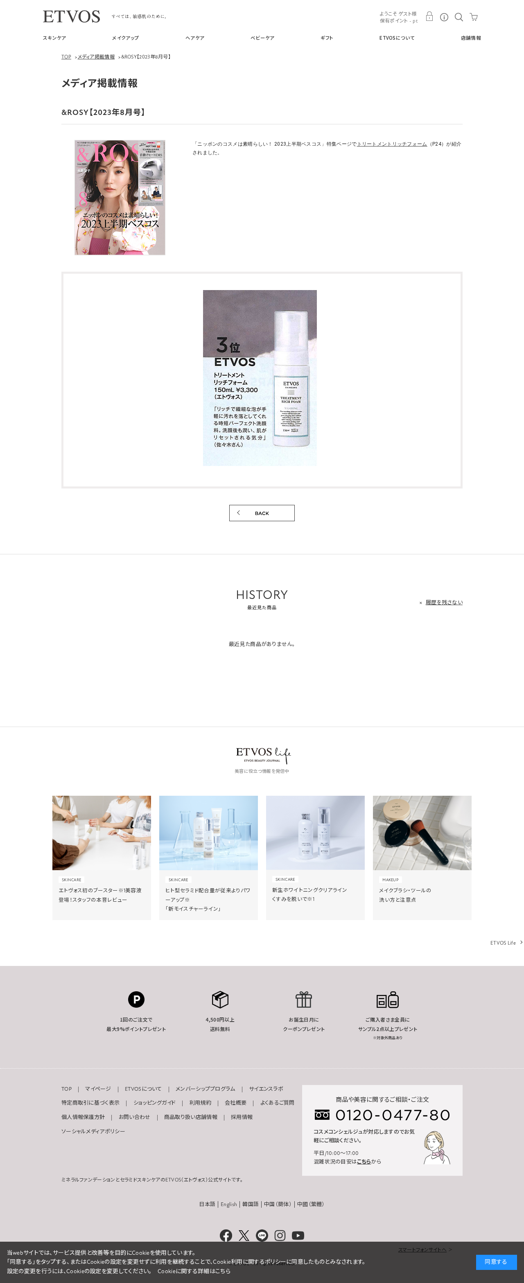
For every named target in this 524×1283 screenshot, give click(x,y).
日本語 (207, 1204)
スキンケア (54, 37)
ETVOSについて (397, 37)
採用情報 (242, 1117)
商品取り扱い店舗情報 (190, 1117)
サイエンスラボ (266, 1089)
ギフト (327, 37)
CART (473, 16)
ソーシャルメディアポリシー (93, 1131)
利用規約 (200, 1103)
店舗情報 (471, 37)
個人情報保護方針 (83, 1117)
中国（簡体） (278, 1204)
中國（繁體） (311, 1204)
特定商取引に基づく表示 (90, 1103)
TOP (66, 1089)
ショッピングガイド (154, 1103)
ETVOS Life (503, 943)
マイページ (98, 1089)
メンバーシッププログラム (205, 1089)
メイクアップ (125, 37)
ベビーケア (263, 37)
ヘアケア (194, 37)
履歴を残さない (444, 602)
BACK (262, 513)
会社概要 (235, 1103)
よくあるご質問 (277, 1103)
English (229, 1204)
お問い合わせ (135, 1117)
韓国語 (250, 1204)
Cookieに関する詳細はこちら (194, 1271)
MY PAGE (429, 16)
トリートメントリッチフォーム (392, 144)
